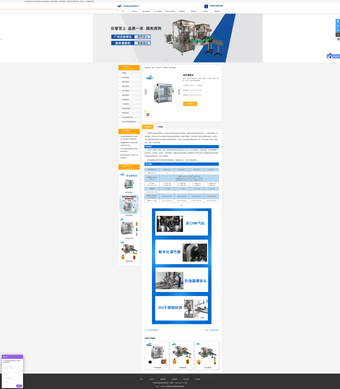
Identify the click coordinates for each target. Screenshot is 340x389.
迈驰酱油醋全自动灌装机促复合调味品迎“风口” (129, 144)
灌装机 (124, 73)
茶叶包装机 (146, 11)
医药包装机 (125, 95)
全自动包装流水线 (127, 117)
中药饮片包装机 (170, 11)
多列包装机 (125, 90)
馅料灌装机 (172, 67)
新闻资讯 (193, 11)
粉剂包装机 (125, 77)
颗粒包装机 (125, 82)
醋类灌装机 (154, 330)
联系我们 (217, 11)
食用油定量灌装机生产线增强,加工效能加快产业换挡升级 (129, 138)
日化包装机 (125, 104)
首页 (122, 11)
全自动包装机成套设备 (129, 121)
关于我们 (205, 11)
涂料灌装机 (125, 99)
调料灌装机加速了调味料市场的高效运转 (129, 156)
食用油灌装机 (214, 330)
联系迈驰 (186, 379)
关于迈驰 (197, 379)
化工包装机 (158, 11)
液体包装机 (125, 86)
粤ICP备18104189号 (181, 383)
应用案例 (182, 11)
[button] (145, 92)
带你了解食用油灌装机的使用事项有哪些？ (129, 150)
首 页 (141, 379)
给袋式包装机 (126, 108)
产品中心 (134, 11)
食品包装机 (125, 113)
